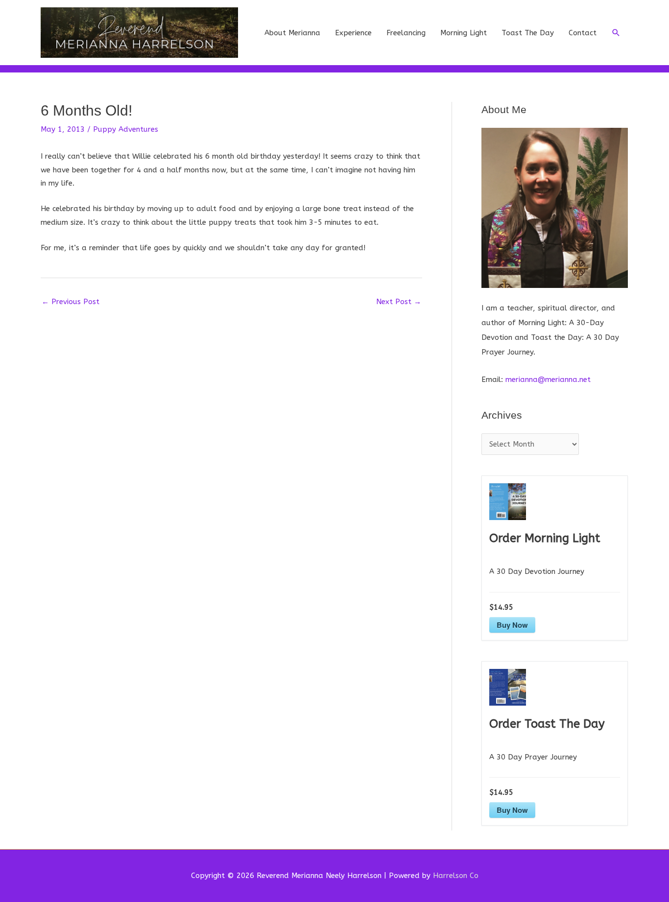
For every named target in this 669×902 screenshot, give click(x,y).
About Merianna (292, 32)
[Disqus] (231, 434)
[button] (616, 33)
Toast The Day (528, 32)
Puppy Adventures (125, 129)
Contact (583, 32)
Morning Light (463, 32)
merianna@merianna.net (548, 379)
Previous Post (70, 301)
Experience (353, 32)
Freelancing (406, 32)
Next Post (398, 301)
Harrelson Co (455, 875)
